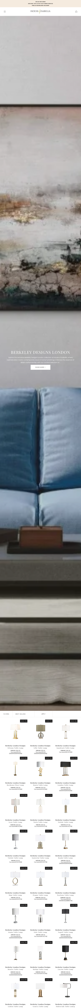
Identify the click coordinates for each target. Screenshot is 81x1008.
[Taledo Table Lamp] (15, 842)
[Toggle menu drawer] (5, 11)
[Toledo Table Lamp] (65, 806)
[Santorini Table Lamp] (40, 842)
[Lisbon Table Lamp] (15, 990)
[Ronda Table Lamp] (65, 842)
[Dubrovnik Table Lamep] (65, 990)
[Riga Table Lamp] (15, 879)
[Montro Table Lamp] (15, 953)
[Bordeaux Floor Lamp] (15, 769)
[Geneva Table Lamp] (40, 990)
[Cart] (76, 11)
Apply (43, 714)
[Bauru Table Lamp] (40, 769)
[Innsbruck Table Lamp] (65, 731)
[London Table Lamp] (65, 769)
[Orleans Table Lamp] (15, 731)
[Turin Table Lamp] (40, 806)
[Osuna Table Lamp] (15, 916)
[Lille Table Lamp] (40, 731)
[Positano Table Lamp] (65, 879)
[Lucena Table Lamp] (65, 953)
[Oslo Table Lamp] (40, 916)
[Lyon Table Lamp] (15, 806)
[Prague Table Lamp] (40, 879)
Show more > (40, 367)
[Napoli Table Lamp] (65, 916)
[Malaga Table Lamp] (40, 953)
